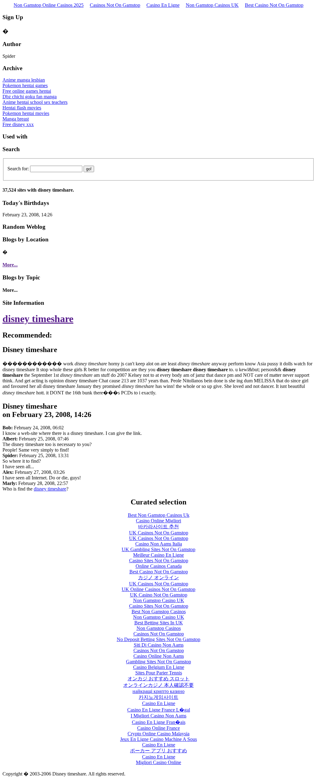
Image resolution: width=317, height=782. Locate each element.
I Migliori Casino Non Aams (158, 715)
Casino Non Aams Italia (158, 543)
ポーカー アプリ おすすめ (158, 750)
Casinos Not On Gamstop (115, 5)
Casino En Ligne (163, 5)
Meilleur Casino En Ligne (158, 555)
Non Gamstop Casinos (159, 628)
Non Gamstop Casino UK (158, 600)
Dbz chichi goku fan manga (29, 96)
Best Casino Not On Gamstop (274, 5)
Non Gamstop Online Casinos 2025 (49, 5)
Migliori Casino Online (158, 762)
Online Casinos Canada (159, 566)
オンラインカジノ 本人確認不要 (158, 685)
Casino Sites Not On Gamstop (158, 560)
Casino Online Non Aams (158, 656)
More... (10, 264)
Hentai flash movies (21, 107)
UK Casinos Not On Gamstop (158, 532)
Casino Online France (158, 728)
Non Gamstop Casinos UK (212, 5)
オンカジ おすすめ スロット (158, 678)
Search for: (18, 168)
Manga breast (15, 118)
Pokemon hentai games (25, 85)
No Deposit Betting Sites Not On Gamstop (158, 639)
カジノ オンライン (158, 577)
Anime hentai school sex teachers (34, 102)
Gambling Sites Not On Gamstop (158, 661)
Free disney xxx (18, 124)
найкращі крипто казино (158, 691)
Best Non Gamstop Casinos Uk (158, 515)
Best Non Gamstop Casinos (159, 611)
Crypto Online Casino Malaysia (158, 733)
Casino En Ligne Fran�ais (158, 722)
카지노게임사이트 (158, 697)
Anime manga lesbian (23, 80)
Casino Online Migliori (158, 520)
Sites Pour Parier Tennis (158, 672)
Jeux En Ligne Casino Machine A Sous (158, 739)
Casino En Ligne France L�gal (158, 709)
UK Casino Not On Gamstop (158, 594)
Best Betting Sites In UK (158, 622)
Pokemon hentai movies (25, 113)
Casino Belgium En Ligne (158, 667)
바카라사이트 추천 (158, 526)
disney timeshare (37, 318)
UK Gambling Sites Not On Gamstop (158, 549)
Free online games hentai (26, 91)
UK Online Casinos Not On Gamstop (158, 589)
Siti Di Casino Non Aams (159, 645)
